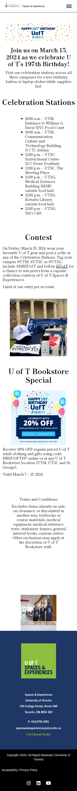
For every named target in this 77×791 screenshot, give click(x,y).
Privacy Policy (28, 770)
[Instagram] (28, 782)
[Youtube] (48, 782)
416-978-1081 (40, 721)
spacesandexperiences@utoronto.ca (38, 728)
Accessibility (10, 770)
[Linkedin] (38, 782)
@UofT (62, 266)
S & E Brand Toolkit (38, 734)
